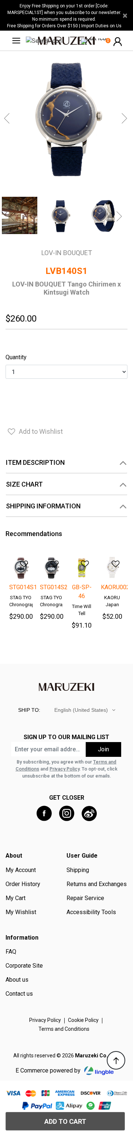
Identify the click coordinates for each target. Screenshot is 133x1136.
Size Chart (24, 484)
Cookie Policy (83, 1020)
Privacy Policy (64, 769)
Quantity (16, 357)
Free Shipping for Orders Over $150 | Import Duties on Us (64, 25)
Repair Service (85, 898)
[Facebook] (44, 813)
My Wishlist (21, 912)
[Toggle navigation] (18, 40)
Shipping (77, 870)
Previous (7, 118)
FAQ (11, 951)
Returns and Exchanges (96, 884)
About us (17, 980)
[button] (117, 40)
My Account (21, 870)
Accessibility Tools (91, 912)
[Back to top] (116, 1060)
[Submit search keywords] (44, 40)
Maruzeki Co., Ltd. (97, 1055)
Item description (35, 462)
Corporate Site (24, 965)
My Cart (15, 898)
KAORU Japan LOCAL (112, 604)
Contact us (19, 994)
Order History (23, 884)
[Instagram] (66, 813)
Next (125, 118)
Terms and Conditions (63, 1029)
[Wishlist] (19, 561)
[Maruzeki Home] (66, 40)
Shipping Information (43, 506)
